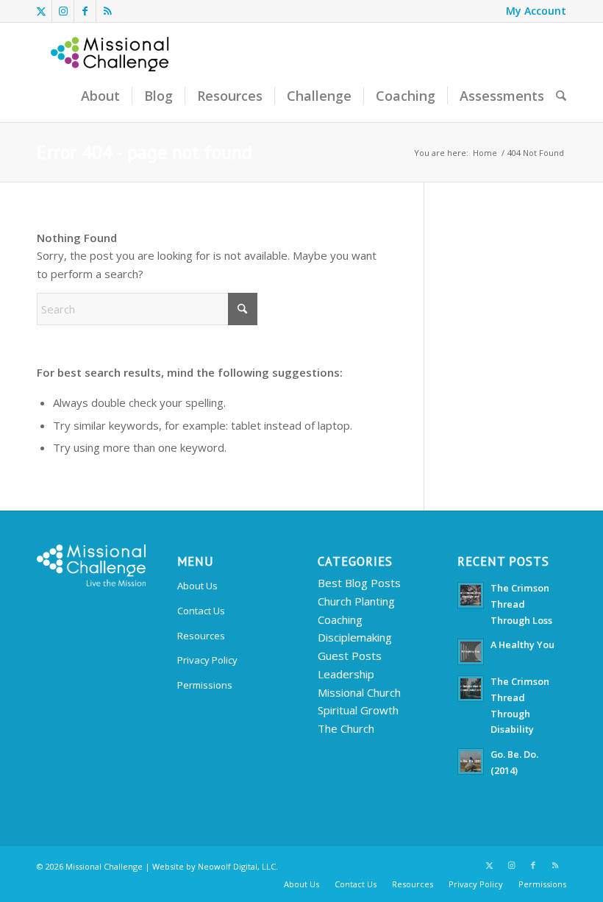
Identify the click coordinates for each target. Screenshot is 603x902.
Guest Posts (350, 655)
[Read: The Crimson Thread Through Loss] (470, 595)
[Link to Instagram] (63, 11)
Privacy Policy (207, 660)
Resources (201, 635)
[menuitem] (532, 11)
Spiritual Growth (358, 710)
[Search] (561, 96)
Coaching (340, 619)
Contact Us (201, 610)
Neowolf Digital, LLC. (238, 866)
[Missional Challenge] (111, 72)
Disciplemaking (355, 637)
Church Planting (356, 601)
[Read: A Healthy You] (470, 652)
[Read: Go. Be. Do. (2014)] (470, 761)
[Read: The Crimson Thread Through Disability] (470, 688)
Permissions (204, 685)
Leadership (346, 674)
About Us (197, 585)
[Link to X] (40, 11)
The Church (346, 728)
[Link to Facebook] (85, 11)
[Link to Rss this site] (107, 11)
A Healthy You (522, 644)
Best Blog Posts (359, 582)
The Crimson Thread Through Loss (521, 603)
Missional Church (359, 692)
